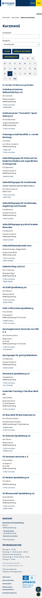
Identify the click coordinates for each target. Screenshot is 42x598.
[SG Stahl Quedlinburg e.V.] (21, 295)
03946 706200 (8, 281)
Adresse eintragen (22, 51)
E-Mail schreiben (9, 105)
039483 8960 (7, 107)
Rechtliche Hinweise (10, 593)
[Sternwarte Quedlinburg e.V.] (21, 379)
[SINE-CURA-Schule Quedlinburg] (21, 315)
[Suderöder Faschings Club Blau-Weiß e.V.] (21, 400)
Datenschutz (7, 584)
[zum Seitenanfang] (38, 594)
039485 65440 (8, 427)
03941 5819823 (8, 261)
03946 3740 (7, 150)
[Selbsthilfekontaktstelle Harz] (21, 253)
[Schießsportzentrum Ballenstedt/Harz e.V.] (21, 98)
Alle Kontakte (9, 540)
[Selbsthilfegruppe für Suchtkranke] (21, 189)
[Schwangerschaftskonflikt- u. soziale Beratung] (21, 143)
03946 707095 (8, 302)
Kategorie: (6, 41)
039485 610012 (8, 321)
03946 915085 (8, 508)
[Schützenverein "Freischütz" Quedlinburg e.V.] (21, 121)
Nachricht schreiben (10, 536)
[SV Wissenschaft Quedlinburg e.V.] (21, 501)
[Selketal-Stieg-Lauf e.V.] (21, 274)
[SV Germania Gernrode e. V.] (21, 464)
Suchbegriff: (7, 33)
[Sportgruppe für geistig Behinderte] (21, 361)
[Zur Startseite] (8, 4)
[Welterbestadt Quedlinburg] (21, 529)
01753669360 (7, 349)
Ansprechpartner (10, 569)
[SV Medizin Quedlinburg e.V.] (21, 482)
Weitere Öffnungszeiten (13, 572)
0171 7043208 (8, 385)
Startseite (6, 17)
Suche (7, 51)
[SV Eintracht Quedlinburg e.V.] (21, 443)
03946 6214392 (8, 176)
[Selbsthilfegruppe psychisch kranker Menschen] (21, 232)
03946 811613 (8, 451)
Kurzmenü (15, 17)
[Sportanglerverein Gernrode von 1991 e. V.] (21, 339)
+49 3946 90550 (8, 531)
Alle (14, 79)
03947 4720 (7, 197)
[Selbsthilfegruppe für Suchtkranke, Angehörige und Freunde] (21, 211)
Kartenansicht (11, 57)
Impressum (6, 577)
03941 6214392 (8, 218)
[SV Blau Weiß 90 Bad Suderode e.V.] (21, 422)
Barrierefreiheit (8, 580)
